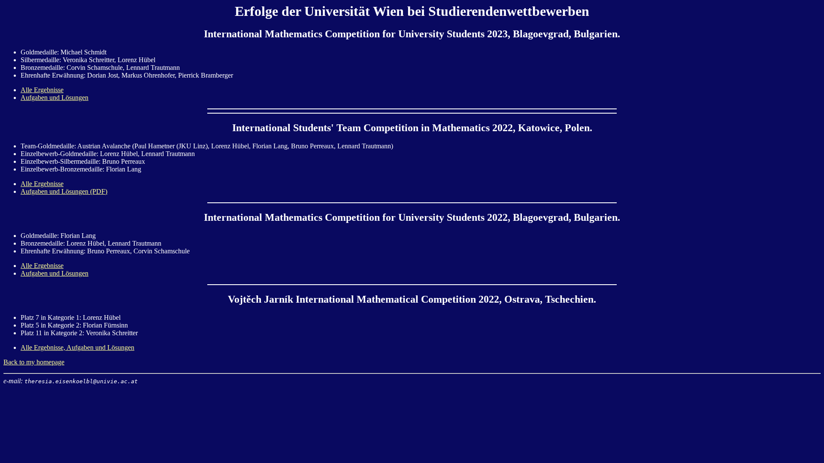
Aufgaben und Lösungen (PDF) (64, 191)
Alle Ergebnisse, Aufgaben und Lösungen (77, 347)
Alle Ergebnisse (42, 89)
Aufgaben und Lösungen (54, 97)
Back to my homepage (33, 362)
